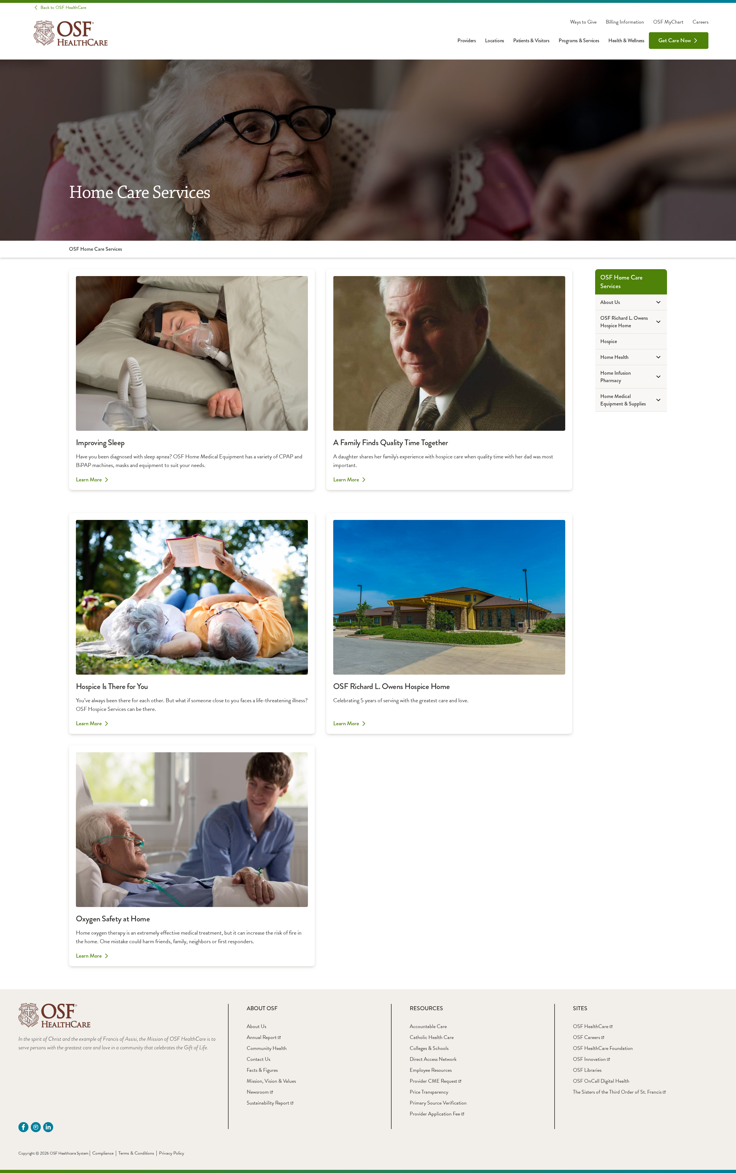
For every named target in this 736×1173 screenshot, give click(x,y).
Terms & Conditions (136, 1153)
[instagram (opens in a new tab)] (36, 1127)
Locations (494, 40)
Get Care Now (674, 40)
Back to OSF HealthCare (63, 7)
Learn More (89, 479)
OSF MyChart (668, 22)
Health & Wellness (626, 40)
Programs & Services (579, 40)
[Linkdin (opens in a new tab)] (48, 1127)
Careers (700, 22)
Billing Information (625, 22)
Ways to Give (583, 22)
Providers (466, 40)
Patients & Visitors (531, 40)
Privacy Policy (171, 1153)
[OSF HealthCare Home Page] (71, 33)
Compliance (103, 1153)
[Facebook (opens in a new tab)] (23, 1127)
